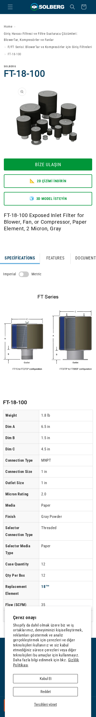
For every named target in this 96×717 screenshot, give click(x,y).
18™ (45, 586)
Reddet (45, 691)
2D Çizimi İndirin (48, 180)
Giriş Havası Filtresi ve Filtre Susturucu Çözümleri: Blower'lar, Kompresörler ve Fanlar (40, 36)
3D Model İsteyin (48, 198)
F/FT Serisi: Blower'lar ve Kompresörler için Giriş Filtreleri (50, 47)
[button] (10, 7)
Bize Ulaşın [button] (48, 164)
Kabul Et (45, 678)
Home (8, 26)
